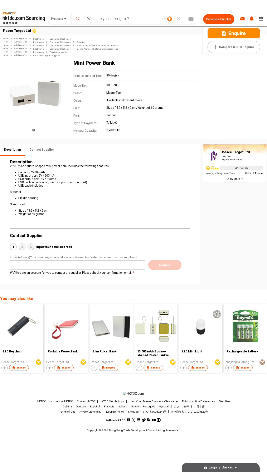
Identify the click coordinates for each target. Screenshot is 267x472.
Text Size (224, 401)
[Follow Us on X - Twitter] (134, 420)
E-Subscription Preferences (198, 401)
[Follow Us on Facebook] (129, 420)
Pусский (164, 406)
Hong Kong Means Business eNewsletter (153, 401)
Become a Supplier (218, 19)
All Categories (20, 38)
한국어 (188, 406)
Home (5, 38)
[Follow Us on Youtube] (154, 420)
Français (109, 406)
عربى (177, 406)
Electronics (38, 39)
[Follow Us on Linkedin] (139, 420)
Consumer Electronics (60, 39)
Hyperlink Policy (114, 411)
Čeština (67, 406)
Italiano (122, 406)
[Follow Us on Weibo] (144, 420)
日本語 (200, 406)
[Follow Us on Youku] (159, 420)
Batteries (81, 42)
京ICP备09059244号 (154, 411)
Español (95, 406)
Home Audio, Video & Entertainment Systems (97, 45)
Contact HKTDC (86, 401)
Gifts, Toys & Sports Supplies (46, 55)
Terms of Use (67, 411)
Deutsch (81, 406)
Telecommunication (59, 52)
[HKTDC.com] (133, 394)
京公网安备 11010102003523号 (189, 411)
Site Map (133, 411)
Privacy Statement (90, 411)
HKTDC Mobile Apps (112, 401)
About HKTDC (64, 401)
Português (149, 406)
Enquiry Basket (221, 467)
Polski (135, 406)
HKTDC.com (44, 401)
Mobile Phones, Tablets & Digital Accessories (97, 49)
